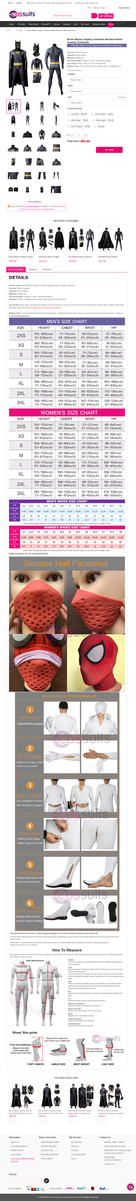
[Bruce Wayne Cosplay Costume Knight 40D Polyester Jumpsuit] (22, 239)
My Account (76, 1142)
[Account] (111, 8)
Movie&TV (46, 24)
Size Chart (122, 97)
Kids (75, 24)
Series (111, 24)
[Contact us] (130, 1187)
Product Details (16, 269)
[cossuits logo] (26, 12)
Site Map (74, 1150)
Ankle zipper (104, 120)
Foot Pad (79, 114)
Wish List (75, 1146)
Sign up (96, 8)
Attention (47, 269)
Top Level (85, 24)
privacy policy (17, 1150)
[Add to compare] (10, 1121)
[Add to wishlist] (13, 1121)
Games (57, 24)
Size (70, 97)
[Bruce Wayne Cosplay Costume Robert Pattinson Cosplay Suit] (81, 1096)
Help (89, 8)
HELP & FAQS (16, 1155)
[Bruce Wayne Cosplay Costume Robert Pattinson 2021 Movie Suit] (51, 1096)
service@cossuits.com (114, 1146)
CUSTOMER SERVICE (19, 1146)
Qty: (68, 135)
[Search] (94, 15)
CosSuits (51, 1197)
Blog (73, 1159)
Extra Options (75, 109)
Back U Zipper (80, 126)
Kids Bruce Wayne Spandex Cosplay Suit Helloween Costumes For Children (110, 1113)
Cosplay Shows (13, 30)
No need (101, 126)
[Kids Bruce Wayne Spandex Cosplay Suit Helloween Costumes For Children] (111, 1096)
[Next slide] (62, 68)
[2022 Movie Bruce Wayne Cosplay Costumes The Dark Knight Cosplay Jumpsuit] (111, 239)
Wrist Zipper (79, 120)
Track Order (124, 8)
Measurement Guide (50, 1142)
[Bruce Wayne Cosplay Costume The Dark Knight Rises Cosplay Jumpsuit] (22, 1096)
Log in (103, 8)
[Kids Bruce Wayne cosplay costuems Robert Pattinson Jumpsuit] (51, 239)
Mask (70, 86)
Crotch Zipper (104, 114)
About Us (15, 1142)
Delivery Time (47, 1150)
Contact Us (109, 1164)
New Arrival (33, 24)
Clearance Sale (98, 24)
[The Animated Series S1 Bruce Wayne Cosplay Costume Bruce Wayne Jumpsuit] (81, 239)
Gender (71, 74)
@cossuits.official (31, 206)
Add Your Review (75, 70)
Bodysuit (66, 24)
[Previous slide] (11, 68)
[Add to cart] (16, 1120)
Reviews (33, 269)
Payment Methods (49, 1146)
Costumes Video (78, 1155)
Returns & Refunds (50, 1155)
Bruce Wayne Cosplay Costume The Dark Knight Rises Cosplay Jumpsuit (20, 1113)
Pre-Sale (21, 24)
